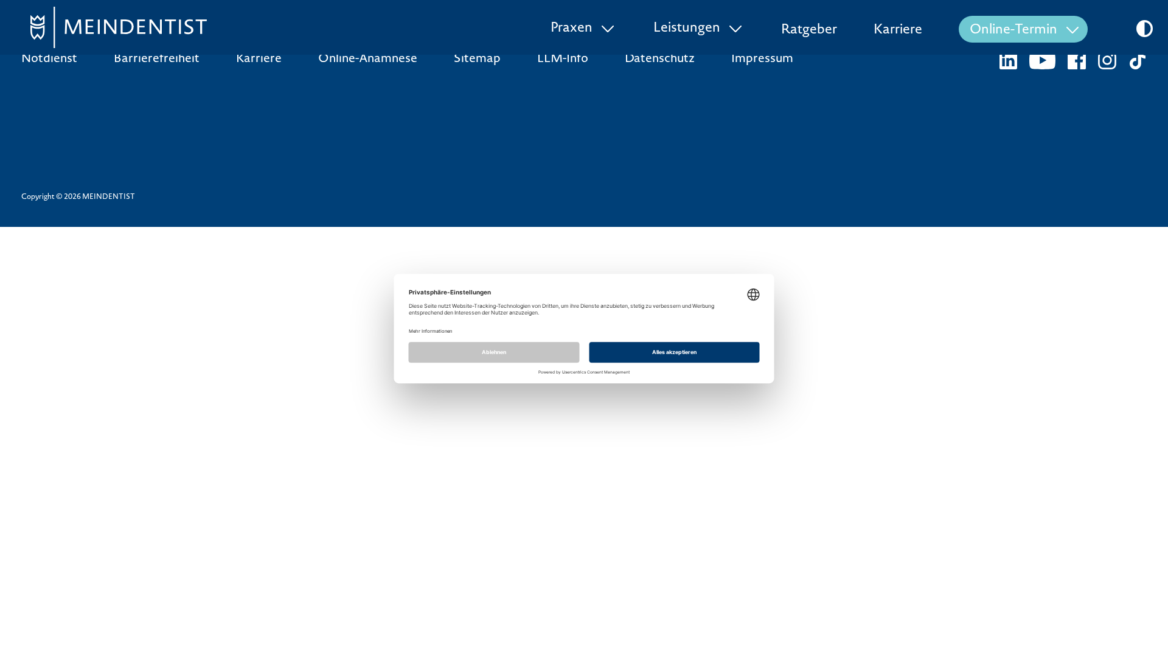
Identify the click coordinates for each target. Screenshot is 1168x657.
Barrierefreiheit (157, 59)
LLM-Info (562, 59)
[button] (1144, 29)
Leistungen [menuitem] (686, 28)
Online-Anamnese (367, 59)
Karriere (898, 30)
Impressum (762, 59)
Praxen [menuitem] (572, 28)
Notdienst (49, 59)
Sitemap (477, 59)
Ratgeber (809, 30)
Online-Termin (1013, 30)
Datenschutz (660, 59)
